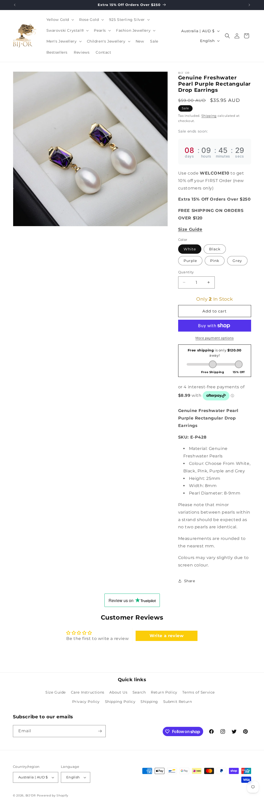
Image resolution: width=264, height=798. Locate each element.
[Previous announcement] (14, 5)
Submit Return (177, 701)
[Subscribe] (99, 731)
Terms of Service (198, 692)
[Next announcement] (249, 5)
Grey (237, 260)
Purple (190, 260)
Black (214, 249)
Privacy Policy (86, 701)
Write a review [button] (167, 635)
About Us (118, 692)
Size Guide (55, 692)
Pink (214, 260)
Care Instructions (87, 692)
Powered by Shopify (53, 795)
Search (139, 692)
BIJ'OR (31, 795)
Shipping (209, 116)
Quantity (186, 272)
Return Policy (164, 692)
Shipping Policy (120, 701)
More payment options (214, 338)
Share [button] (189, 581)
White (190, 249)
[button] (59, 19)
